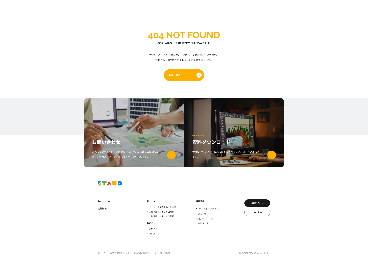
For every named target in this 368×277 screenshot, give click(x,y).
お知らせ (151, 223)
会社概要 (102, 208)
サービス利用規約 (162, 253)
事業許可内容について (120, 253)
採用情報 (200, 201)
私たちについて (105, 201)
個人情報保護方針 (142, 253)
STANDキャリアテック (207, 208)
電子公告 (102, 253)
